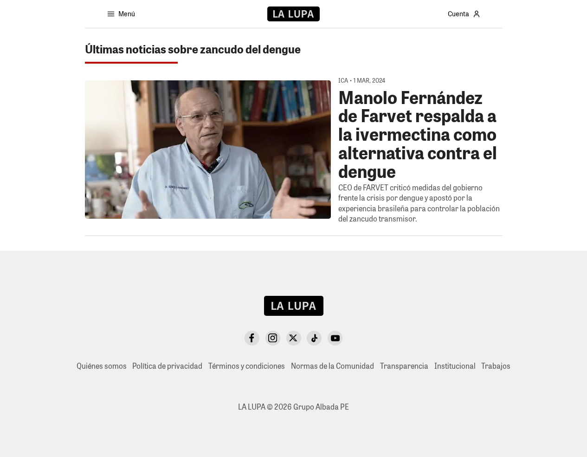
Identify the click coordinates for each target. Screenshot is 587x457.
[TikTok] (314, 338)
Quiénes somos (102, 366)
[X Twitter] (293, 338)
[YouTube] (335, 338)
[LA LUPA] (293, 14)
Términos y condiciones (246, 366)
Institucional (455, 366)
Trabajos (495, 366)
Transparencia (404, 366)
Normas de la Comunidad (332, 366)
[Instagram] (272, 338)
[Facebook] (252, 338)
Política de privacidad (167, 366)
